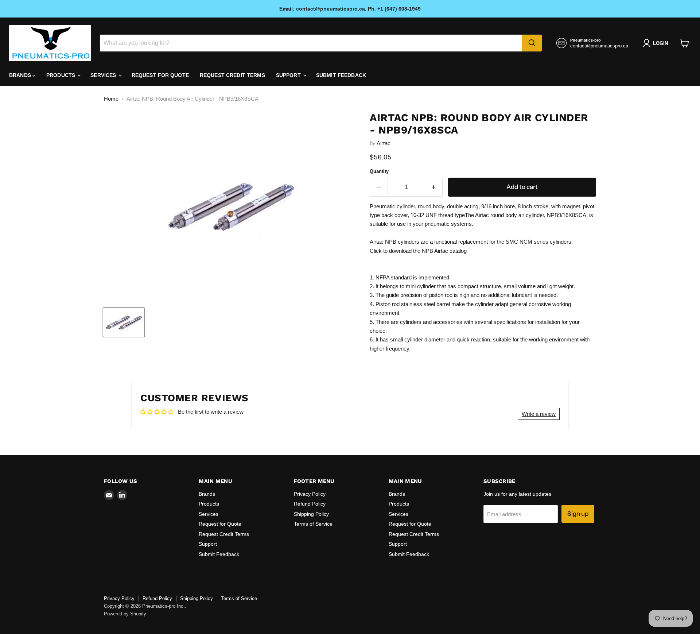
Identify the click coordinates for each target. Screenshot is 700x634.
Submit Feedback (341, 75)
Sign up (577, 513)
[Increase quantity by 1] (434, 187)
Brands (20, 75)
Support (289, 75)
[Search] (532, 43)
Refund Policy (310, 504)
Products (61, 75)
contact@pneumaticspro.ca (599, 46)
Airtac (383, 143)
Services (103, 75)
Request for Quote (160, 75)
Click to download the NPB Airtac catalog (418, 251)
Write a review (539, 414)
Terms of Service (313, 524)
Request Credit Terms (232, 75)
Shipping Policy (311, 514)
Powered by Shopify (125, 613)
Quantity (379, 171)
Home (111, 99)
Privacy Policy (310, 494)
